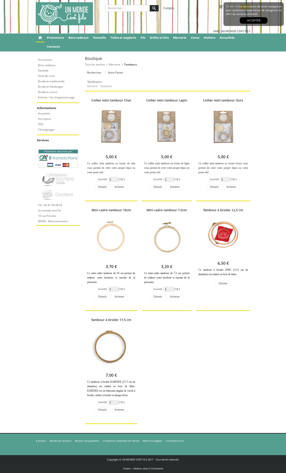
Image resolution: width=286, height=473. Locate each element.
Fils (143, 38)
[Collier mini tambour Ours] (223, 150)
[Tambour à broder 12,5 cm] (223, 256)
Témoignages (46, 129)
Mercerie (179, 38)
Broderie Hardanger (50, 87)
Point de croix (46, 76)
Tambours (130, 64)
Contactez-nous (175, 440)
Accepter (253, 20)
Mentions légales (152, 440)
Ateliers (209, 38)
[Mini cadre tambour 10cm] (111, 260)
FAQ (40, 124)
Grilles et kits (159, 38)
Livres (195, 38)
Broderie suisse (47, 92)
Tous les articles (95, 64)
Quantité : (103, 179)
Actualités (227, 38)
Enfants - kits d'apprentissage (56, 97)
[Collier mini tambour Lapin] (166, 150)
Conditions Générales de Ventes (121, 440)
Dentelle (99, 38)
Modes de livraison (61, 440)
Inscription (44, 119)
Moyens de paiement (87, 440)
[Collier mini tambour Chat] (111, 150)
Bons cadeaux (78, 38)
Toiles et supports (123, 38)
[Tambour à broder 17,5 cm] (111, 368)
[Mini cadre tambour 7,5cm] (167, 260)
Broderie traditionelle (51, 81)
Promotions (55, 38)
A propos (41, 440)
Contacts (53, 46)
